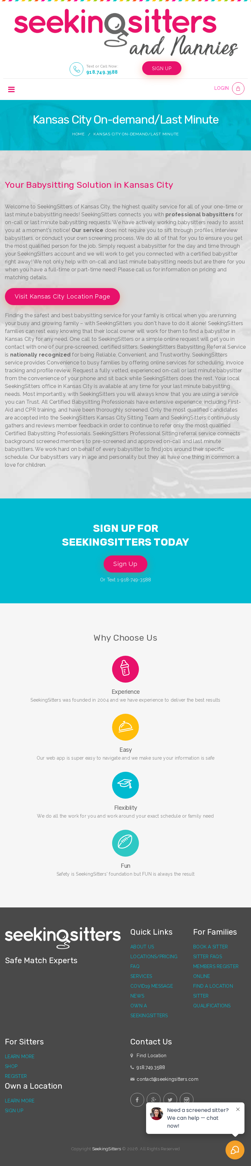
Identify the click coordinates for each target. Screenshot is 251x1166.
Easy (125, 749)
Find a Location (213, 986)
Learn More (20, 1056)
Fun (125, 865)
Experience (125, 691)
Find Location (151, 1055)
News (137, 996)
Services (141, 976)
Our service (88, 230)
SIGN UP (161, 68)
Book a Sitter (210, 946)
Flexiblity (125, 807)
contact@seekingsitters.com (167, 1079)
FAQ (135, 966)
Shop (11, 1066)
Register (16, 1076)
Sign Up (125, 563)
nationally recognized (40, 355)
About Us (142, 946)
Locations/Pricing (153, 956)
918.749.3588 (102, 72)
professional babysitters (199, 214)
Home (78, 134)
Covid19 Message (151, 986)
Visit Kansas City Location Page (62, 296)
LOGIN (221, 88)
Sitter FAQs (207, 956)
